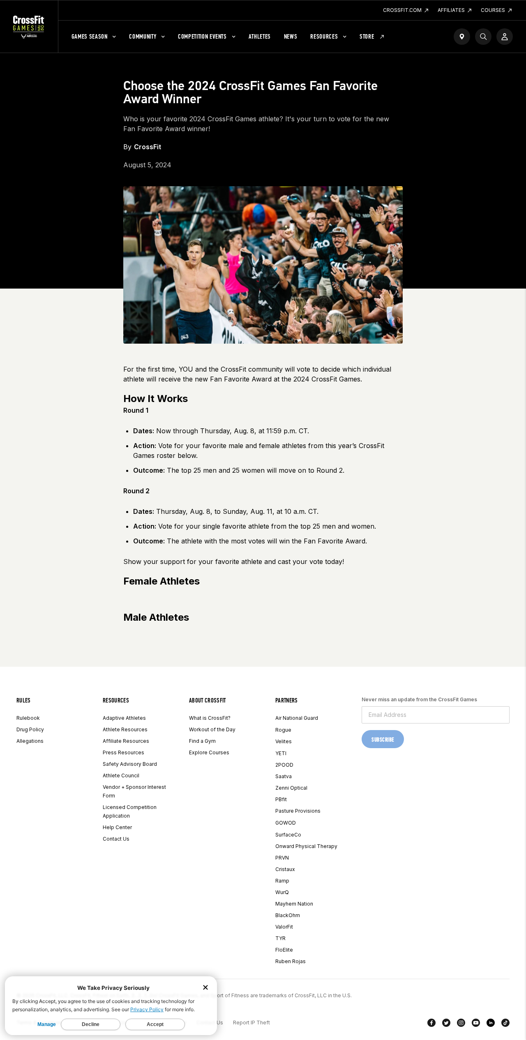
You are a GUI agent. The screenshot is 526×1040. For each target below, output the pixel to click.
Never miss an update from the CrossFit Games (419, 699)
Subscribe (382, 739)
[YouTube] (476, 1024)
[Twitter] (446, 1024)
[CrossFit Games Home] (29, 26)
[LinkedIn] (491, 1024)
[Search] (483, 36)
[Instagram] (461, 1024)
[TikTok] (505, 1024)
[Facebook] (431, 1024)
